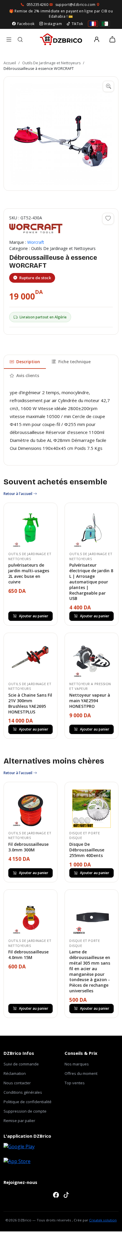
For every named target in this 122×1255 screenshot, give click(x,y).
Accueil (10, 62)
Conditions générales (23, 1092)
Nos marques (77, 1064)
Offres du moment (81, 1073)
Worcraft (35, 242)
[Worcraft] (35, 228)
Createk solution (103, 1220)
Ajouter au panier (33, 616)
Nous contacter (17, 1082)
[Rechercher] (20, 39)
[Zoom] (108, 86)
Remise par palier (19, 1120)
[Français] (93, 24)
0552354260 (38, 4)
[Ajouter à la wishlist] (108, 219)
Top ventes (75, 1082)
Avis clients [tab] (27, 375)
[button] (61, 133)
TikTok (77, 23)
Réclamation (15, 1073)
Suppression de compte (25, 1111)
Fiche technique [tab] (74, 361)
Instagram (53, 23)
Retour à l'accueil (18, 493)
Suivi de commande (21, 1064)
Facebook (25, 23)
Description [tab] (28, 361)
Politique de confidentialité (28, 1101)
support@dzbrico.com (75, 4)
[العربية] (105, 24)
